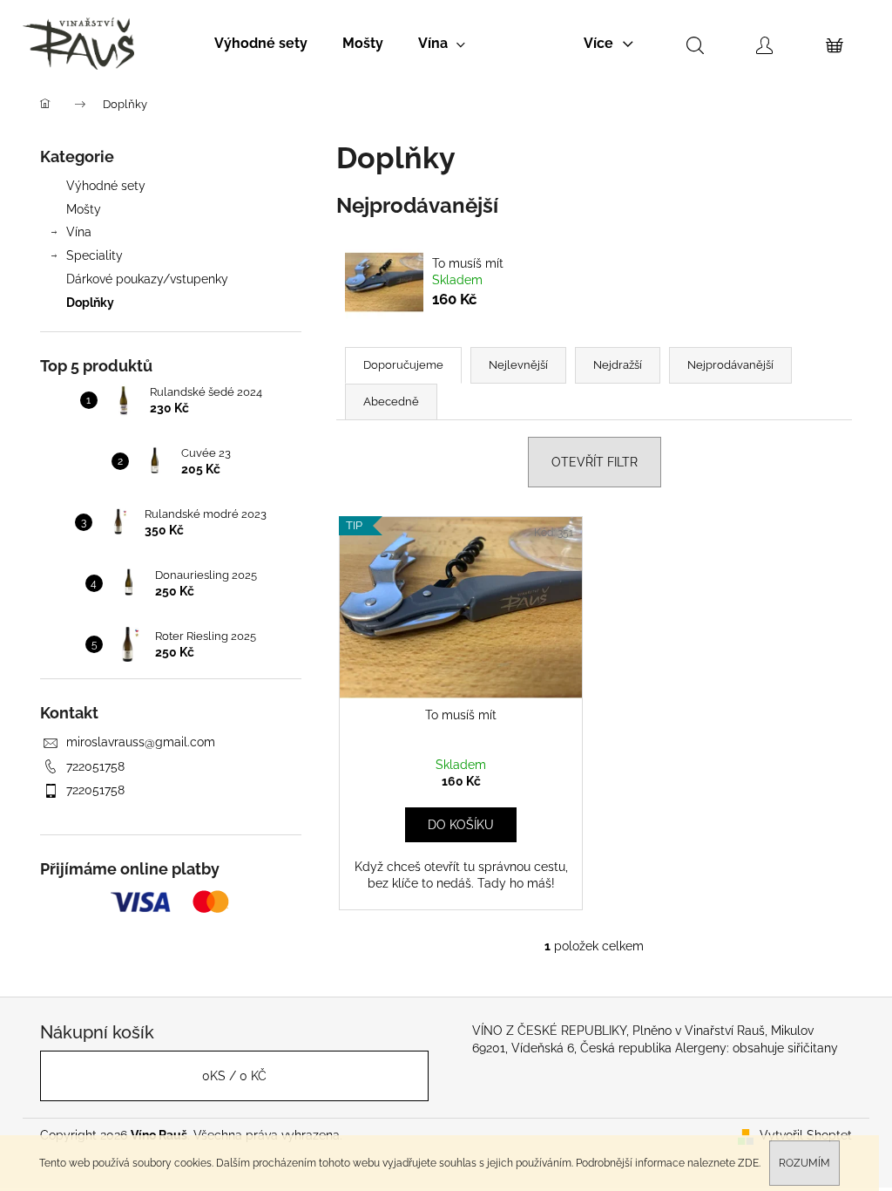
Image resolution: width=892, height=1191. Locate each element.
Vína (78, 232)
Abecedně (391, 401)
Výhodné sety (105, 186)
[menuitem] (261, 43)
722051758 (95, 766)
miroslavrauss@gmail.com (140, 742)
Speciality (94, 255)
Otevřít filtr (594, 462)
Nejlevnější (518, 364)
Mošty (83, 209)
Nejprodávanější (730, 364)
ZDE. (749, 1163)
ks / (234, 1076)
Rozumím (804, 1163)
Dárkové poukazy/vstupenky (147, 279)
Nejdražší (617, 364)
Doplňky (90, 303)
